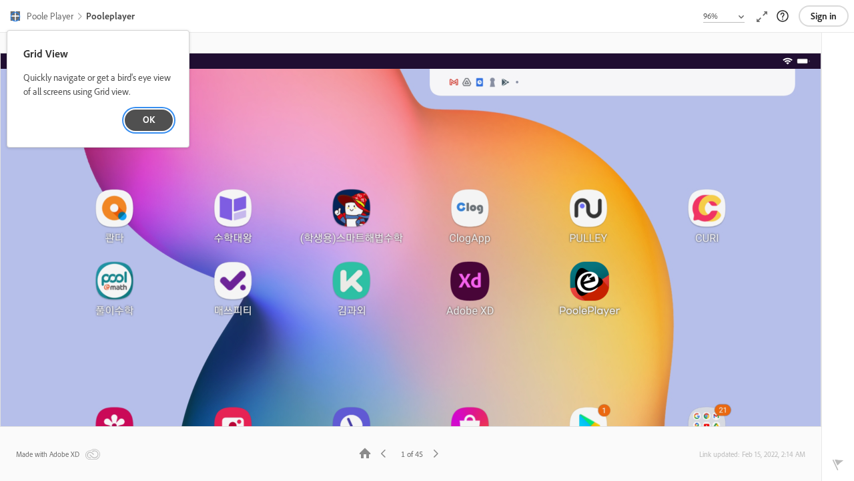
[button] (41, 17)
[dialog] (98, 89)
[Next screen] (435, 452)
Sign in (824, 16)
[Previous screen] (383, 452)
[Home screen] (365, 452)
